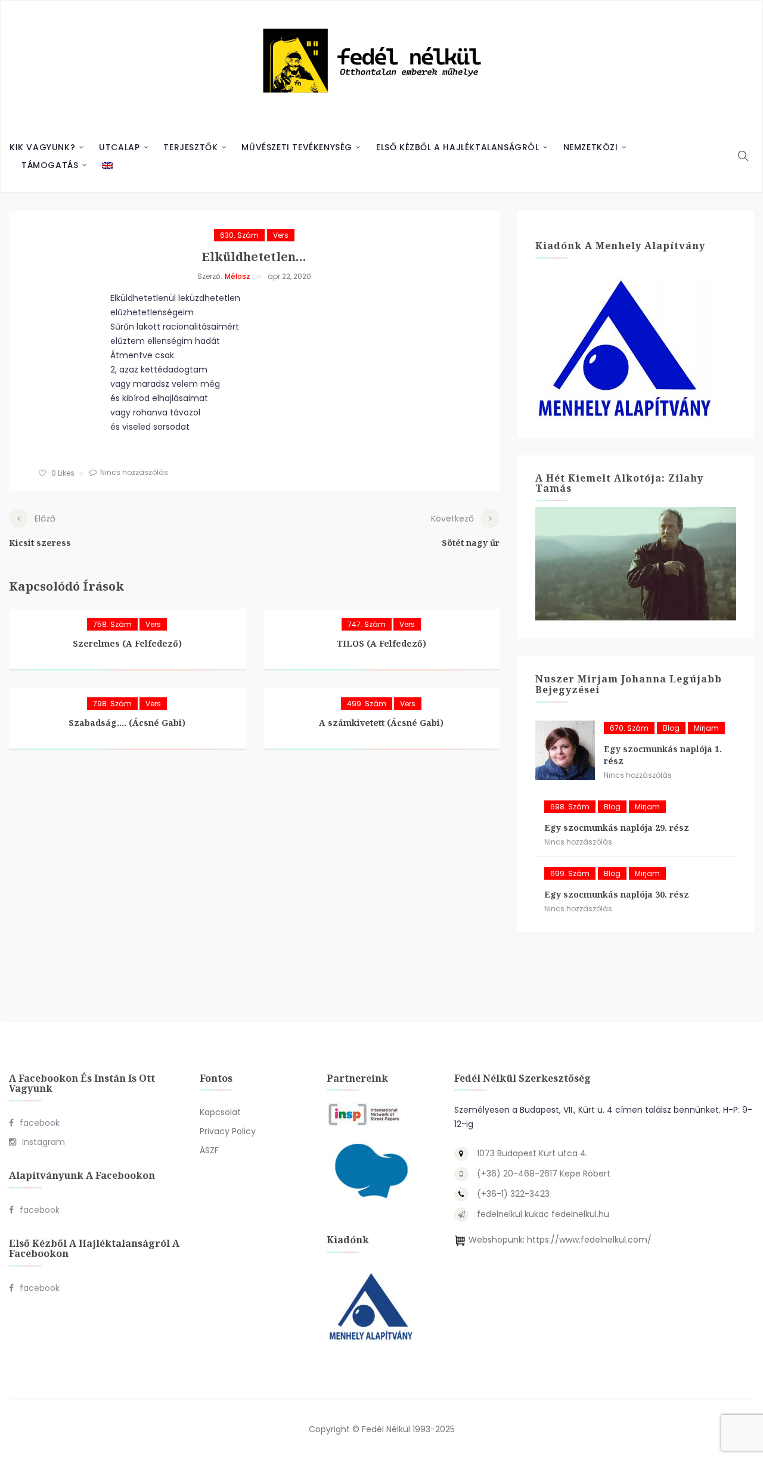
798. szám (112, 704)
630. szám (239, 235)
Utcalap (119, 147)
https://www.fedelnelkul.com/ (589, 1240)
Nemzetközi (590, 147)
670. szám (629, 728)
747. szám (367, 624)
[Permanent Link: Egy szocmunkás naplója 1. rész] (565, 750)
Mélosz (237, 276)
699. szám (570, 873)
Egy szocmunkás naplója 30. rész (616, 894)
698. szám (570, 807)
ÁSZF (209, 1150)
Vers (281, 235)
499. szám (366, 704)
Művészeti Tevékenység (296, 147)
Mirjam (706, 728)
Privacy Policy (228, 1131)
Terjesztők (190, 147)
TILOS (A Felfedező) (381, 643)
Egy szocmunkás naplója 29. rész (616, 827)
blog (671, 728)
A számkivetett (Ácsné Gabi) (381, 722)
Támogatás (49, 165)
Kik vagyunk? (42, 147)
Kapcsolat (220, 1112)
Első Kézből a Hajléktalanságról (457, 147)
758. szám (112, 624)
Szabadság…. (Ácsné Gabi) (127, 722)
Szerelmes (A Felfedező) (127, 643)
